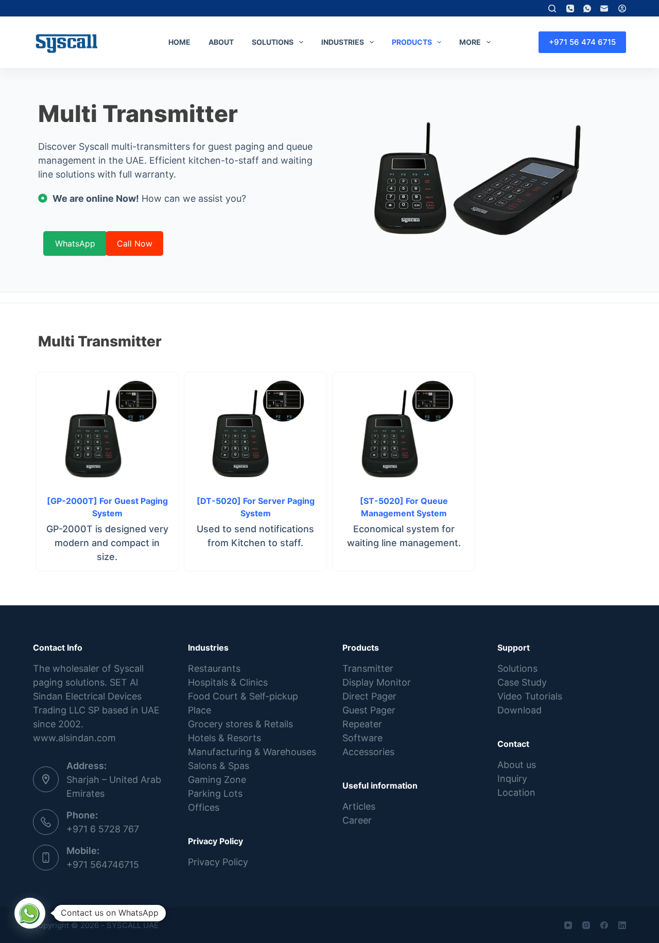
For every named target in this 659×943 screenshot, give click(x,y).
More (470, 42)
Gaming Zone (217, 779)
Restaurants (214, 668)
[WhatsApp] (587, 8)
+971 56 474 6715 (582, 42)
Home (179, 42)
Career (357, 820)
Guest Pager (368, 710)
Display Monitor (376, 682)
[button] (29, 913)
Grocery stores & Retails (240, 724)
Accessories (368, 751)
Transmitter (367, 668)
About (221, 42)
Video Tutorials (529, 696)
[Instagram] (586, 925)
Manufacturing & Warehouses (252, 751)
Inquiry (512, 778)
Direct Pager (369, 696)
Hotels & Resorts (224, 737)
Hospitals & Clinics (228, 682)
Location (516, 792)
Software (362, 737)
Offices (203, 807)
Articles (358, 806)
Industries (342, 42)
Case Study (522, 682)
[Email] (604, 8)
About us (516, 764)
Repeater (362, 724)
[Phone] (570, 8)
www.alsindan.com (74, 737)
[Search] (552, 8)
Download (519, 710)
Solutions (272, 42)
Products (412, 42)
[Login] (622, 8)
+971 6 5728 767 (102, 829)
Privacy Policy (218, 862)
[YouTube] (568, 925)
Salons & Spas (218, 765)
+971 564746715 (102, 864)
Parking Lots (215, 793)
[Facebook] (604, 925)
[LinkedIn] (622, 925)
